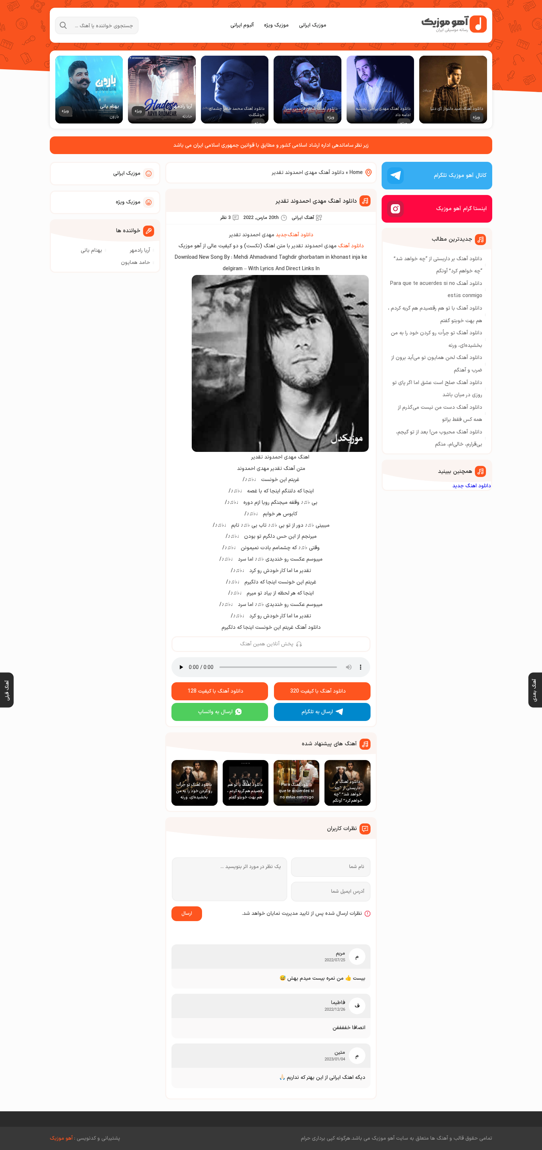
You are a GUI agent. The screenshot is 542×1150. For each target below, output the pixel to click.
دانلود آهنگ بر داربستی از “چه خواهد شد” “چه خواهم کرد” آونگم (438, 265)
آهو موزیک (61, 1138)
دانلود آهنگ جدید (294, 235)
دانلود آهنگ (351, 246)
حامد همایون (135, 262)
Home (356, 173)
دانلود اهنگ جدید (471, 486)
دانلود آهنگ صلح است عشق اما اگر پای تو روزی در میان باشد (437, 389)
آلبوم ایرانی (242, 25)
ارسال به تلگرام (317, 712)
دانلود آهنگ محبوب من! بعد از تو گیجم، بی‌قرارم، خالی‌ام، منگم (439, 438)
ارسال (186, 913)
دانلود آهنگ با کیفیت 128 (215, 691)
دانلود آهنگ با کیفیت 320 (318, 691)
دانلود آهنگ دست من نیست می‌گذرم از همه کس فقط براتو (440, 414)
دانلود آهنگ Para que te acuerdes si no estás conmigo (436, 290)
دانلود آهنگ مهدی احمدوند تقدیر (316, 201)
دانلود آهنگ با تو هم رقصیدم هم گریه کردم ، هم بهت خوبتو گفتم (435, 314)
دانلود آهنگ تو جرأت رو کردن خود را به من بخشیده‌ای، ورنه (436, 339)
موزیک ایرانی (312, 25)
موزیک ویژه (276, 25)
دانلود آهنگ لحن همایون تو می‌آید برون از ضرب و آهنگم (436, 364)
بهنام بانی (91, 250)
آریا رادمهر (140, 250)
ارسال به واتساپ (215, 712)
